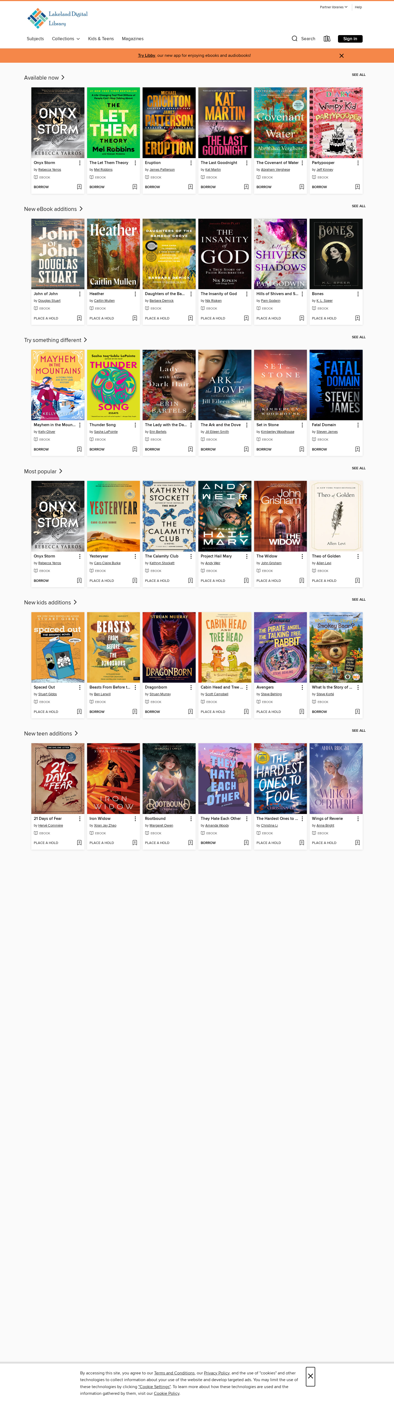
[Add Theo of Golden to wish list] (357, 581)
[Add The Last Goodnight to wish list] (246, 187)
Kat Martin (213, 170)
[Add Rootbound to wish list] (190, 843)
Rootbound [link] (155, 818)
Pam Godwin (270, 301)
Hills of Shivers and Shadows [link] (278, 294)
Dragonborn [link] (156, 687)
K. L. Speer (325, 301)
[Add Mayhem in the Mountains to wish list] (79, 449)
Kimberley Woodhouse (277, 432)
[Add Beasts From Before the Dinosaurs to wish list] (134, 712)
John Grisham (271, 563)
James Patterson (162, 170)
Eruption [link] (153, 163)
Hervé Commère (50, 825)
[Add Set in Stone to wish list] (301, 449)
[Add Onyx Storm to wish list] (79, 187)
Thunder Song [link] (103, 425)
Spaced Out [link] (44, 687)
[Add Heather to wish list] (134, 318)
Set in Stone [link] (268, 425)
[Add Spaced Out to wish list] (79, 712)
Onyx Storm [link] (44, 163)
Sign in (350, 39)
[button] (334, 7)
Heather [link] (97, 294)
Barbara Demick (162, 301)
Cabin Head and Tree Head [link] (222, 687)
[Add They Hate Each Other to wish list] (246, 843)
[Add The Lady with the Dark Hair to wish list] (190, 449)
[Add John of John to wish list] (79, 318)
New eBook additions (51, 209)
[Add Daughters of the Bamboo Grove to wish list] (190, 318)
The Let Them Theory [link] (109, 163)
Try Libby (146, 55)
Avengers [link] (265, 687)
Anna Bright (325, 825)
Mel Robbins (103, 170)
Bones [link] (318, 294)
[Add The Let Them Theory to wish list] (134, 187)
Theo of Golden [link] (326, 556)
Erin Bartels (158, 432)
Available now (42, 78)
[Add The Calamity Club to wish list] (190, 581)
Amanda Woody (217, 825)
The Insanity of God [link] (219, 294)
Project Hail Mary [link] (216, 556)
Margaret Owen (161, 825)
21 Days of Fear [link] (48, 818)
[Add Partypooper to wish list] (357, 187)
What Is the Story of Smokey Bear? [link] (333, 687)
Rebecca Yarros (49, 170)
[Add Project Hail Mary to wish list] (246, 581)
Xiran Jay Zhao (105, 825)
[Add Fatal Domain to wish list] (357, 449)
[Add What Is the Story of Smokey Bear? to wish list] (357, 712)
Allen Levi (324, 563)
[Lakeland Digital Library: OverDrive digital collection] (57, 18)
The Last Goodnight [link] (219, 163)
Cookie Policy (166, 1393)
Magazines (133, 39)
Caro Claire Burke (107, 563)
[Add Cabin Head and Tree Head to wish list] (246, 712)
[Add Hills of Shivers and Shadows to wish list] (301, 318)
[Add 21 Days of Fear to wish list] (79, 843)
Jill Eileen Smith (217, 432)
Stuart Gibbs (47, 694)
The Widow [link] (267, 556)
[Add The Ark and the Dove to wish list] (246, 449)
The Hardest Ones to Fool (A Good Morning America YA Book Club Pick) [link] (278, 818)
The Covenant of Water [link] (278, 163)
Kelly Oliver (46, 432)
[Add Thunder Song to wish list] (134, 449)
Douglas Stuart (49, 301)
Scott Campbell (216, 694)
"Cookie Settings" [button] (154, 1386)
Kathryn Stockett (162, 563)
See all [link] (359, 74)
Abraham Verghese (275, 170)
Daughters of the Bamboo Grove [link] (166, 294)
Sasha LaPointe (106, 432)
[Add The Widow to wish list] (301, 581)
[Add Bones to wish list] (357, 318)
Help (358, 7)
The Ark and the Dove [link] (221, 425)
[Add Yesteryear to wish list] (134, 581)
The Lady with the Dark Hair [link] (166, 425)
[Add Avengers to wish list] (301, 712)
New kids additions (48, 602)
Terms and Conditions (174, 1373)
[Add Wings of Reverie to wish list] (357, 843)
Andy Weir (212, 563)
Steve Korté (325, 694)
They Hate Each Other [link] (221, 818)
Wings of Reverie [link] (327, 818)
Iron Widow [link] (100, 818)
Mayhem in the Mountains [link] (55, 425)
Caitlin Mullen (104, 301)
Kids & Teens (101, 39)
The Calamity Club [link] (162, 556)
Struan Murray (160, 694)
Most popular (41, 471)
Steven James (327, 432)
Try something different (53, 340)
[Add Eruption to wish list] (190, 187)
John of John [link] (46, 294)
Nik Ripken (213, 301)
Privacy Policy (216, 1373)
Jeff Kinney (325, 170)
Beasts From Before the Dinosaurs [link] (111, 687)
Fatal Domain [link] (324, 425)
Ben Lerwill (102, 694)
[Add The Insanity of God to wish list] (246, 318)
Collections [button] (64, 39)
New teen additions (48, 733)
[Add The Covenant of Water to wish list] (301, 187)
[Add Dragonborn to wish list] (190, 712)
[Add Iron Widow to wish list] (134, 843)
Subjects (35, 39)
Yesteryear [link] (99, 556)
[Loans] (327, 40)
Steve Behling (271, 694)
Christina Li (269, 825)
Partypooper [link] (323, 163)
